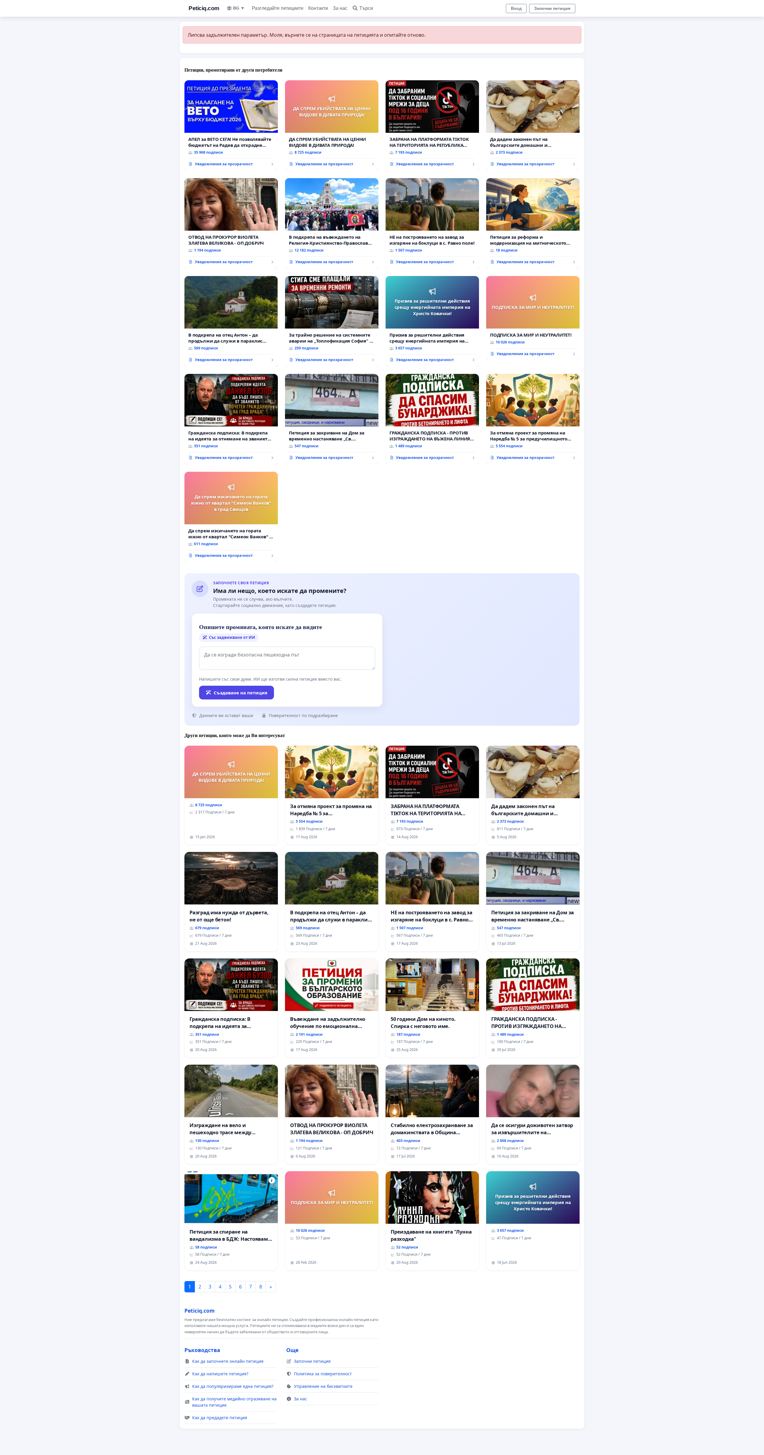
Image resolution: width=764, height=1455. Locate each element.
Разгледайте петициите (278, 8)
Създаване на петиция (240, 693)
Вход (516, 8)
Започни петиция (552, 8)
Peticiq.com (204, 8)
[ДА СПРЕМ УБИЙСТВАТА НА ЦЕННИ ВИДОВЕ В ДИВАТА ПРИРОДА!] (331, 125)
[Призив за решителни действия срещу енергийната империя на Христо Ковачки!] (432, 321)
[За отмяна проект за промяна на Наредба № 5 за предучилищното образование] (533, 419)
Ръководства (202, 1350)
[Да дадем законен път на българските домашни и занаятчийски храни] (533, 125)
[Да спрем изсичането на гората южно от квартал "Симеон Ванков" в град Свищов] (231, 517)
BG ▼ (239, 8)
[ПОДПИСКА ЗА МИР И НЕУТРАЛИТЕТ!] (533, 318)
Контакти (318, 8)
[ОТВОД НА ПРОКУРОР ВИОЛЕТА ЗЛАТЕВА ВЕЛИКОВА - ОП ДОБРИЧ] (231, 223)
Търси (366, 8)
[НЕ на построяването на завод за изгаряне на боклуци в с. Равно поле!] (432, 223)
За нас (340, 8)
